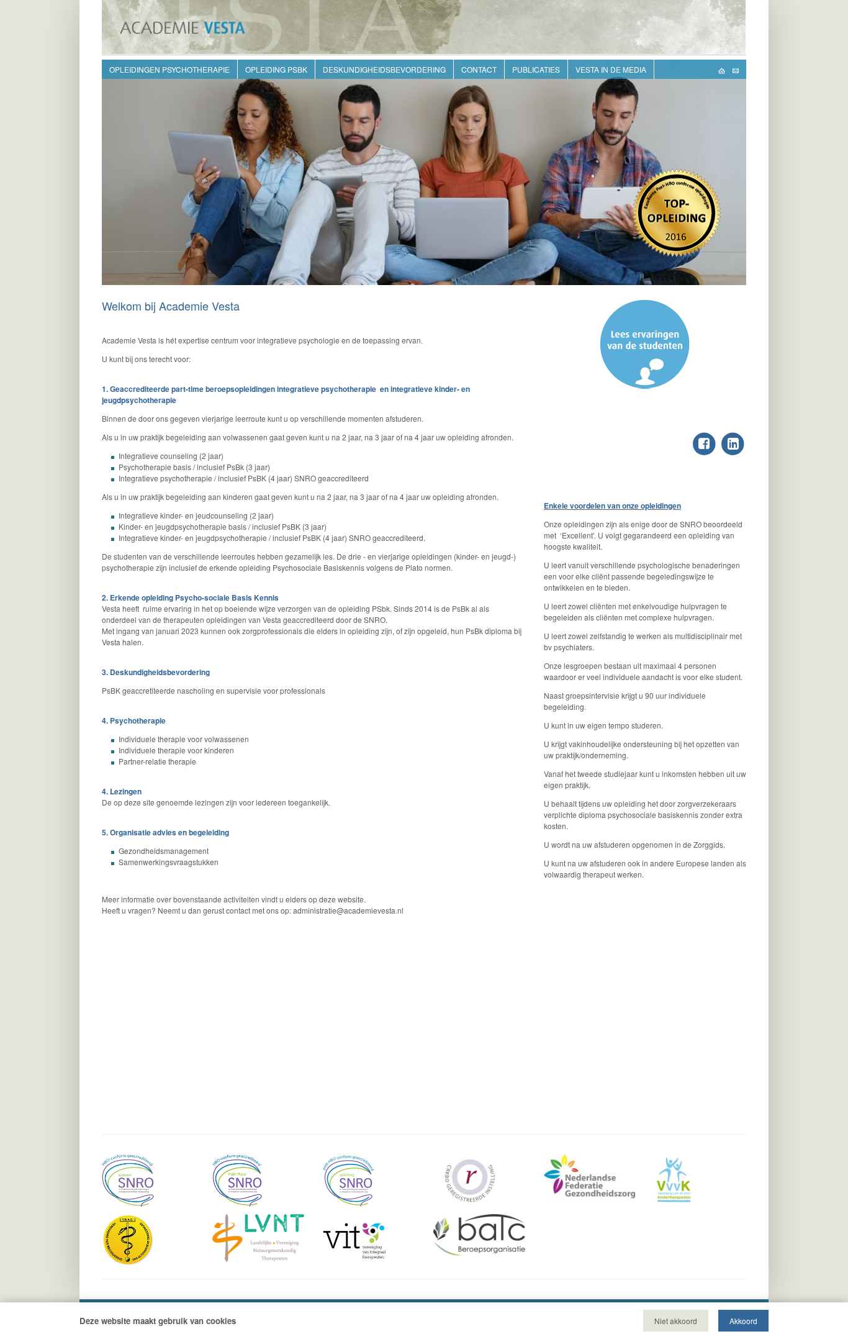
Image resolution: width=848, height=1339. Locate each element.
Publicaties (536, 69)
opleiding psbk (276, 69)
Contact (479, 69)
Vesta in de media (610, 69)
